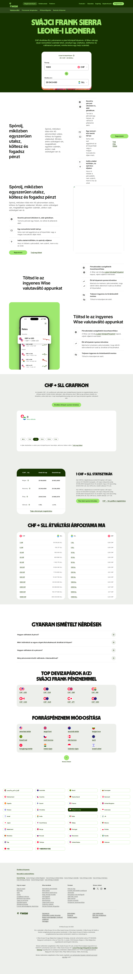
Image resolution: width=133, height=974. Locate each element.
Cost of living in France (23, 879)
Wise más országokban (99, 915)
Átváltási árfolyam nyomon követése (66, 405)
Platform (52, 4)
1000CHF (22, 582)
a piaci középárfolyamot (114, 272)
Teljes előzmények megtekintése (41, 511)
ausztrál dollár (73, 731)
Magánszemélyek (30, 4)
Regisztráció (118, 4)
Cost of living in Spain (37, 879)
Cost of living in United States (54, 878)
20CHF (22, 557)
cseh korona (48, 740)
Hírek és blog (71, 888)
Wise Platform (46, 898)
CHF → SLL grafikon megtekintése (114, 501)
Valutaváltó (71, 892)
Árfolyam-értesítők (73, 900)
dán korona (72, 740)
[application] (34, 429)
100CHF (22, 567)
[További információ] (28, 480)
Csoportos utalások (47, 904)
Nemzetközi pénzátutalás (49, 888)
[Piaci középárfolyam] (73, 55)
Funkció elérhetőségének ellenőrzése (27, 906)
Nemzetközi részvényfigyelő (76, 894)
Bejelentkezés (107, 4)
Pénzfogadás (46, 896)
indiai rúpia (48, 749)
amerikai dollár (25, 731)
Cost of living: (21, 878)
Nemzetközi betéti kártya (49, 892)
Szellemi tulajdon (72, 917)
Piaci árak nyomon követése (87, 501)
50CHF (22, 562)
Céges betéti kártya (48, 902)
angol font (48, 731)
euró (94, 740)
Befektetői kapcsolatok (23, 898)
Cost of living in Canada (52, 879)
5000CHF (23, 592)
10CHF (22, 552)
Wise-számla (46, 890)
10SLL (73, 552)
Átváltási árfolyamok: (23, 869)
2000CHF (23, 587)
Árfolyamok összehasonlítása (76, 902)
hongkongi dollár (25, 749)
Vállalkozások (42, 4)
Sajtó (18, 892)
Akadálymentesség (22, 904)
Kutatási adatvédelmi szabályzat (77, 890)
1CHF (21, 542)
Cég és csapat (21, 888)
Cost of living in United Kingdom (35, 878)
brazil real (23, 740)
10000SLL (74, 597)
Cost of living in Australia (71, 878)
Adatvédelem (71, 913)
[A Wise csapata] (14, 4)
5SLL (72, 547)
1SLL (72, 542)
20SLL (73, 557)
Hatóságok (45, 921)
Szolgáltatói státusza (23, 896)
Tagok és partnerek (22, 900)
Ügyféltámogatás (22, 902)
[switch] (66, 73)
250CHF (22, 572)
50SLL (73, 562)
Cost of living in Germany (100, 878)
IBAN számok (71, 898)
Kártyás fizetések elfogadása (50, 906)
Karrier (19, 894)
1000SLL (73, 582)
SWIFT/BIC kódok (73, 896)
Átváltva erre (48, 78)
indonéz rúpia (73, 749)
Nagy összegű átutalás (49, 894)
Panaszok (70, 915)
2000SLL (74, 587)
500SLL (73, 577)
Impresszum (45, 913)
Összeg (46, 62)
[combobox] (82, 67)
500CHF (22, 577)
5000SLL (74, 592)
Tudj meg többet (114, 144)
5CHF (21, 547)
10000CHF (23, 597)
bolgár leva (96, 731)
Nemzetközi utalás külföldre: (25, 873)
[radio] (23, 439)
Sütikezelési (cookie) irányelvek (51, 915)
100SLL (73, 567)
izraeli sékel (96, 749)
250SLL (73, 572)
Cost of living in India (86, 878)
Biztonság (20, 890)
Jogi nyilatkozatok (97, 913)
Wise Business (46, 900)
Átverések (95, 917)
